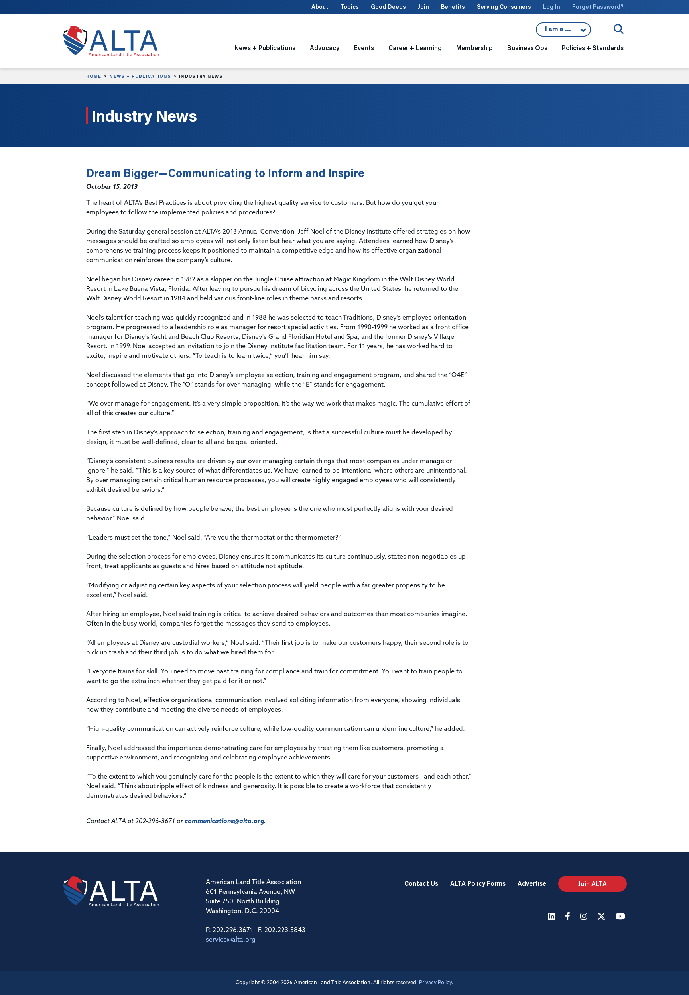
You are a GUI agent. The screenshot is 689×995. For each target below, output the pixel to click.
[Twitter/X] (602, 917)
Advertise (532, 883)
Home (93, 76)
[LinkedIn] (552, 917)
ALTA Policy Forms (478, 883)
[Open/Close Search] (619, 29)
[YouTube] (621, 917)
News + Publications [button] (264, 47)
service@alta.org (231, 940)
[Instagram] (584, 917)
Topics (349, 6)
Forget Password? (598, 6)
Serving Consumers (504, 6)
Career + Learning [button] (415, 47)
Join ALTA (592, 883)
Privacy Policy (435, 982)
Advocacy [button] (324, 47)
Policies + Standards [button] (593, 47)
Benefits (453, 6)
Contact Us (421, 883)
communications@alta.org (224, 821)
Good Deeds (388, 6)
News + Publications (140, 76)
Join (423, 6)
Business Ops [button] (527, 47)
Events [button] (364, 47)
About (319, 6)
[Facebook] (568, 917)
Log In (551, 6)
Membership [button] (474, 47)
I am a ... (563, 31)
